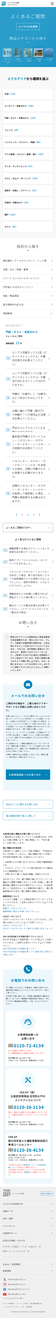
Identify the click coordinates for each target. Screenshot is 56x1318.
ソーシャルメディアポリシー (12, 1307)
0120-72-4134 (29, 1045)
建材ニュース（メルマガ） (15, 1251)
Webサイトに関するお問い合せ (22, 804)
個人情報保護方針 (36, 1303)
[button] (28, 278)
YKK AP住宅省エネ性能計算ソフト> (19, 948)
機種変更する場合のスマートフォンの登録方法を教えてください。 (29, 550)
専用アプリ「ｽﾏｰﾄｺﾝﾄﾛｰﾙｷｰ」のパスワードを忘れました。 (28, 561)
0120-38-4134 (29, 1150)
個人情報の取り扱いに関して (21, 815)
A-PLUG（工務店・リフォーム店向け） (20, 1246)
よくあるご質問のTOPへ (18, 527)
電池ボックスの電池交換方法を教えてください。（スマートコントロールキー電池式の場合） (29, 609)
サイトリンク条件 (22, 1303)
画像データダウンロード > (15, 908)
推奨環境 (29, 1307)
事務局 (26, 1172)
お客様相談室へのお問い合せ (25, 774)
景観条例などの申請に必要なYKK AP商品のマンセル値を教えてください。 (29, 595)
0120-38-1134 (29, 1107)
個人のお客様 (46, 1193)
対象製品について (29, 1165)
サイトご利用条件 (8, 1303)
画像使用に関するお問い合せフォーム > (21, 911)
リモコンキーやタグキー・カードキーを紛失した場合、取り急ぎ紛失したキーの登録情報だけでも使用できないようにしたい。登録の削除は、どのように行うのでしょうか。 (29, 578)
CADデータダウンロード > (15, 925)
